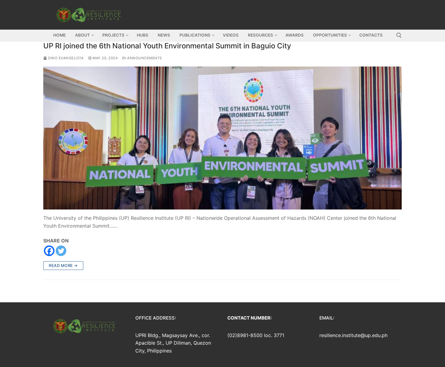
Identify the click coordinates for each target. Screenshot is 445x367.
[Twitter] (61, 250)
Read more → (63, 265)
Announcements (144, 58)
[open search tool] (399, 35)
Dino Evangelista (65, 58)
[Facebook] (49, 250)
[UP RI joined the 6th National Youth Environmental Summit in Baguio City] (222, 138)
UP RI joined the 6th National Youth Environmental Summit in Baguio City (167, 45)
